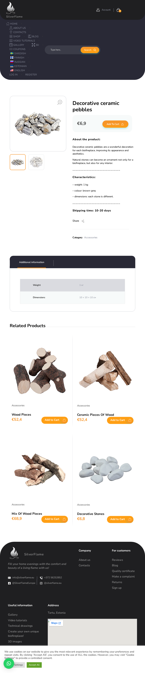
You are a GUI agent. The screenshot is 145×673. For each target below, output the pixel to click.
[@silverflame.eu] (41, 583)
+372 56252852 (53, 577)
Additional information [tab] (31, 262)
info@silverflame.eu (23, 577)
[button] (9, 663)
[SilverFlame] (10, 8)
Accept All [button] (34, 664)
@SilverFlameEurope (23, 583)
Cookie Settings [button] (15, 664)
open (60, 102)
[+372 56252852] (41, 577)
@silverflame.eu (53, 583)
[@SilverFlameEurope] (9, 583)
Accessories (90, 237)
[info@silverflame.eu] (9, 577)
